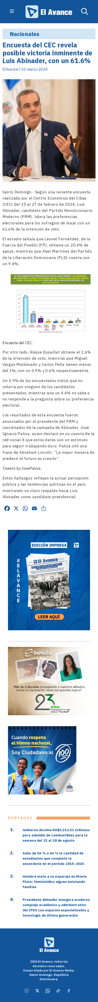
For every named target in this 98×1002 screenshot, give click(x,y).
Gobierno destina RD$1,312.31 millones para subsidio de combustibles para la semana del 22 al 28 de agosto (56, 835)
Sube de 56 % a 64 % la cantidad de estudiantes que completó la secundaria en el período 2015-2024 (53, 858)
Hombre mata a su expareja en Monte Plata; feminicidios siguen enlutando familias (55, 881)
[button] (84, 11)
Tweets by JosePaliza (22, 468)
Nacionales (24, 34)
